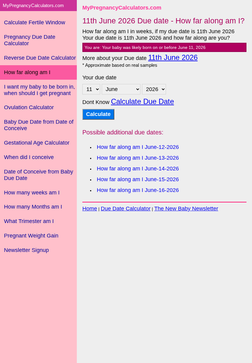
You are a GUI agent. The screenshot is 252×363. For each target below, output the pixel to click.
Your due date (99, 77)
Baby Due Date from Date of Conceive (38, 125)
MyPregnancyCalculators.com (121, 8)
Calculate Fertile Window (34, 22)
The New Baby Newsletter (186, 208)
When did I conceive (29, 157)
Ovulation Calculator (29, 107)
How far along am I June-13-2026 (138, 158)
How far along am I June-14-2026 (138, 169)
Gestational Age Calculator (36, 143)
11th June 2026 (173, 58)
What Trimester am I (29, 221)
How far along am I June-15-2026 (138, 179)
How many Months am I (33, 207)
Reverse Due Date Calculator (40, 58)
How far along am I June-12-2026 (138, 147)
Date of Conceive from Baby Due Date (38, 175)
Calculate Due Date (142, 102)
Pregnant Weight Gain (31, 236)
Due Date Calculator (126, 208)
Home (89, 208)
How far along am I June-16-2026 (138, 190)
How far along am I (27, 72)
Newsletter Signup (26, 250)
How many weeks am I (32, 192)
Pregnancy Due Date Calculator (29, 40)
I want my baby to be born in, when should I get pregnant (39, 90)
